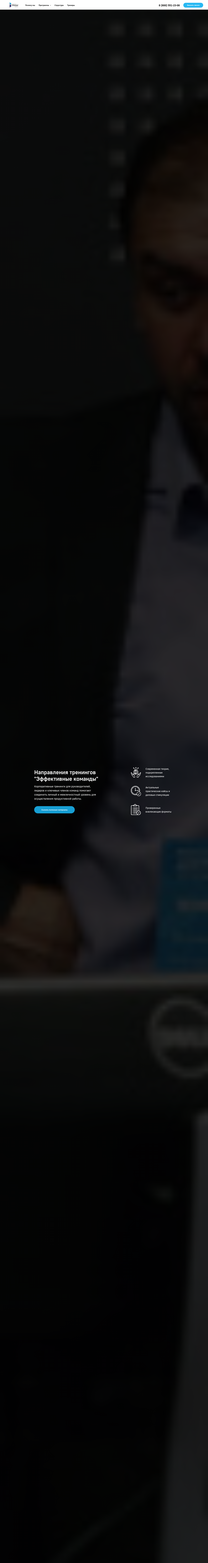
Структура (59, 5)
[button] (193, 5)
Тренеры (71, 5)
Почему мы (30, 5)
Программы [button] (44, 5)
